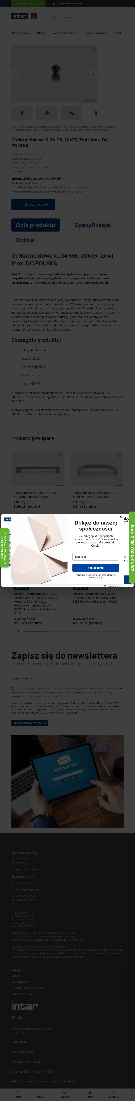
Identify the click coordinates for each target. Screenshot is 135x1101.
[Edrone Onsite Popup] (67, 550)
